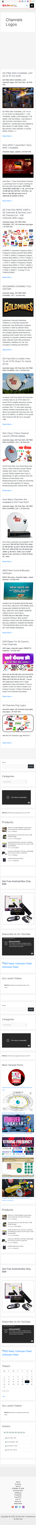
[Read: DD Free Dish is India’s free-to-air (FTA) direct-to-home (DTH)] (18, 383)
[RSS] (30, 1)
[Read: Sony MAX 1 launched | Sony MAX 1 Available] (18, 166)
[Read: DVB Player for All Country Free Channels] (18, 662)
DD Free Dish (20, 82)
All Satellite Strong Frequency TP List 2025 (13, 1156)
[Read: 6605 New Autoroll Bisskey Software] (18, 591)
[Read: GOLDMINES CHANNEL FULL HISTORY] (18, 307)
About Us (18, 1501)
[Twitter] (25, 1)
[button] (27, 5)
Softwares (18, 1493)
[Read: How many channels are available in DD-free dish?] (18, 525)
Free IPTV (18, 1497)
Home (18, 1482)
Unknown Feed (10, 967)
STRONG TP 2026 (18, 1488)
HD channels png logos (24, 224)
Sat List (18, 1486)
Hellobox (5, 651)
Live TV (18, 1499)
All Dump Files (18, 1490)
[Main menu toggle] (32, 5)
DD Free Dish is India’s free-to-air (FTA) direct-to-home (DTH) (16, 361)
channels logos (8, 82)
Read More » (7, 136)
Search (4, 762)
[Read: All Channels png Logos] (18, 723)
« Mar (3, 1396)
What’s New (18, 1503)
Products (18, 1484)
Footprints (18, 1495)
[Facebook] (22, 1)
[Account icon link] (3, 1)
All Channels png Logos (14, 705)
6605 (4, 577)
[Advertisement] (18, 51)
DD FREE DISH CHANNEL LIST (14, 80)
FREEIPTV (27, 648)
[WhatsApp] (33, 1)
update (17, 152)
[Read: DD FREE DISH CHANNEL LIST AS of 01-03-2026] (18, 98)
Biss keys (11, 577)
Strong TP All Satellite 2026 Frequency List (13, 1113)
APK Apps (6, 648)
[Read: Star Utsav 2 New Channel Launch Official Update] (18, 454)
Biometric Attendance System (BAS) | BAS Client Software (17, 1177)
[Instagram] (28, 1)
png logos (6, 712)
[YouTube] (20, 1)
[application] (18, 946)
